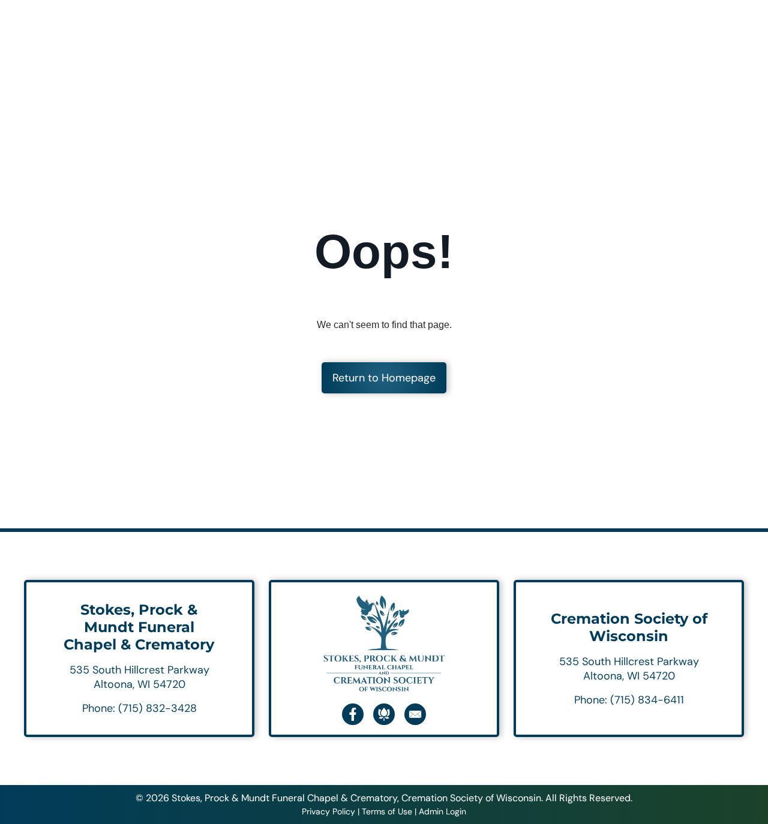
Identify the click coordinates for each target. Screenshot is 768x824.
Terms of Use (387, 811)
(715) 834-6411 (647, 700)
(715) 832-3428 (157, 708)
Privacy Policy (328, 811)
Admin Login (442, 811)
